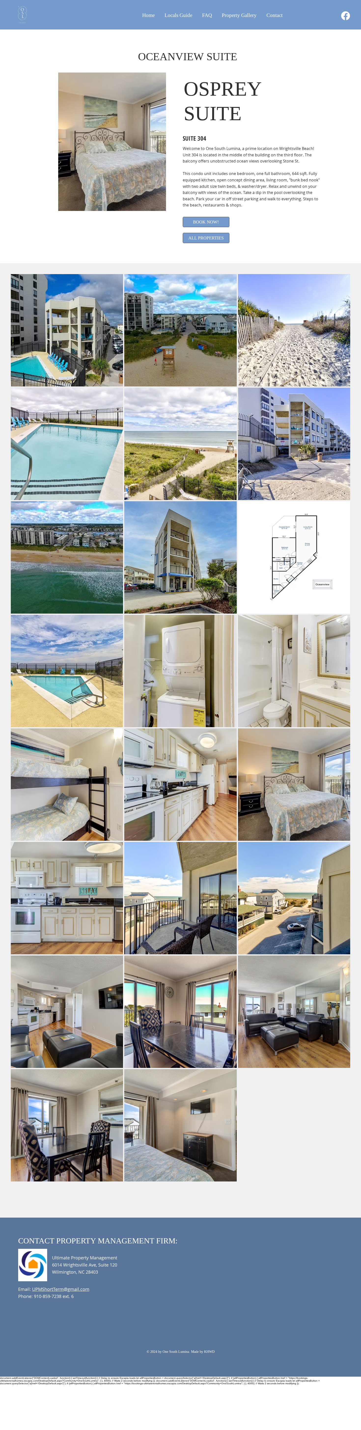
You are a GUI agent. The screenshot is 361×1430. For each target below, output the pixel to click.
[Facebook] (345, 15)
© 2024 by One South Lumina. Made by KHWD (181, 1352)
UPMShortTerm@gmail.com (60, 1289)
